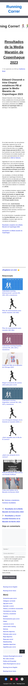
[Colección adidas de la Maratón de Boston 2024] (12, 483)
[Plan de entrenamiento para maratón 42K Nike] (12, 321)
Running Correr (21, 683)
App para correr (8, 603)
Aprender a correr (8, 606)
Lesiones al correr (8, 624)
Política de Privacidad (9, 661)
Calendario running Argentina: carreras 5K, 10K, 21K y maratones (12, 402)
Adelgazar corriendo (9, 601)
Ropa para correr (8, 639)
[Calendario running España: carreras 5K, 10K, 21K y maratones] (12, 339)
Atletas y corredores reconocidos (13, 608)
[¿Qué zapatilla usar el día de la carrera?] (12, 430)
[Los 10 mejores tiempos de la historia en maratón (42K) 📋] (12, 413)
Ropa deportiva (7, 636)
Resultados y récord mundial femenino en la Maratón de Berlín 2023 (11, 519)
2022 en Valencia (15, 158)
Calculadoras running (9, 611)
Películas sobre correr (9, 634)
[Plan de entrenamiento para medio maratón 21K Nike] (12, 304)
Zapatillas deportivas (9, 644)
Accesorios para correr (10, 598)
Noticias (5, 629)
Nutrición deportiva (9, 631)
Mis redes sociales (8, 658)
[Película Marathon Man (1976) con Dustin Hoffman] (12, 466)
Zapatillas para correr (9, 647)
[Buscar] (22, 651)
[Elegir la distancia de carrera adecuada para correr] (12, 376)
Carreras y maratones (11, 500)
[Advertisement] (14, 125)
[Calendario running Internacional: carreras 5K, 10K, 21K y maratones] (12, 284)
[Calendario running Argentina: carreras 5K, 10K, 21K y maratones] (12, 393)
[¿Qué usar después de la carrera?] (12, 448)
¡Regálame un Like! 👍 (11, 270)
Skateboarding (7, 642)
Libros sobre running (9, 626)
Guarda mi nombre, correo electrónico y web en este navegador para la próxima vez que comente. (14, 559)
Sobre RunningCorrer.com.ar (11, 663)
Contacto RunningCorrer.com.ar (12, 656)
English (5, 616)
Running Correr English (10, 587)
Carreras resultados (9, 503)
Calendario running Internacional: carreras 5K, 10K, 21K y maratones (11, 293)
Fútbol (5, 621)
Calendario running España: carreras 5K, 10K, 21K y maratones (12, 347)
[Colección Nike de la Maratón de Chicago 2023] (12, 358)
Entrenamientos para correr (11, 619)
